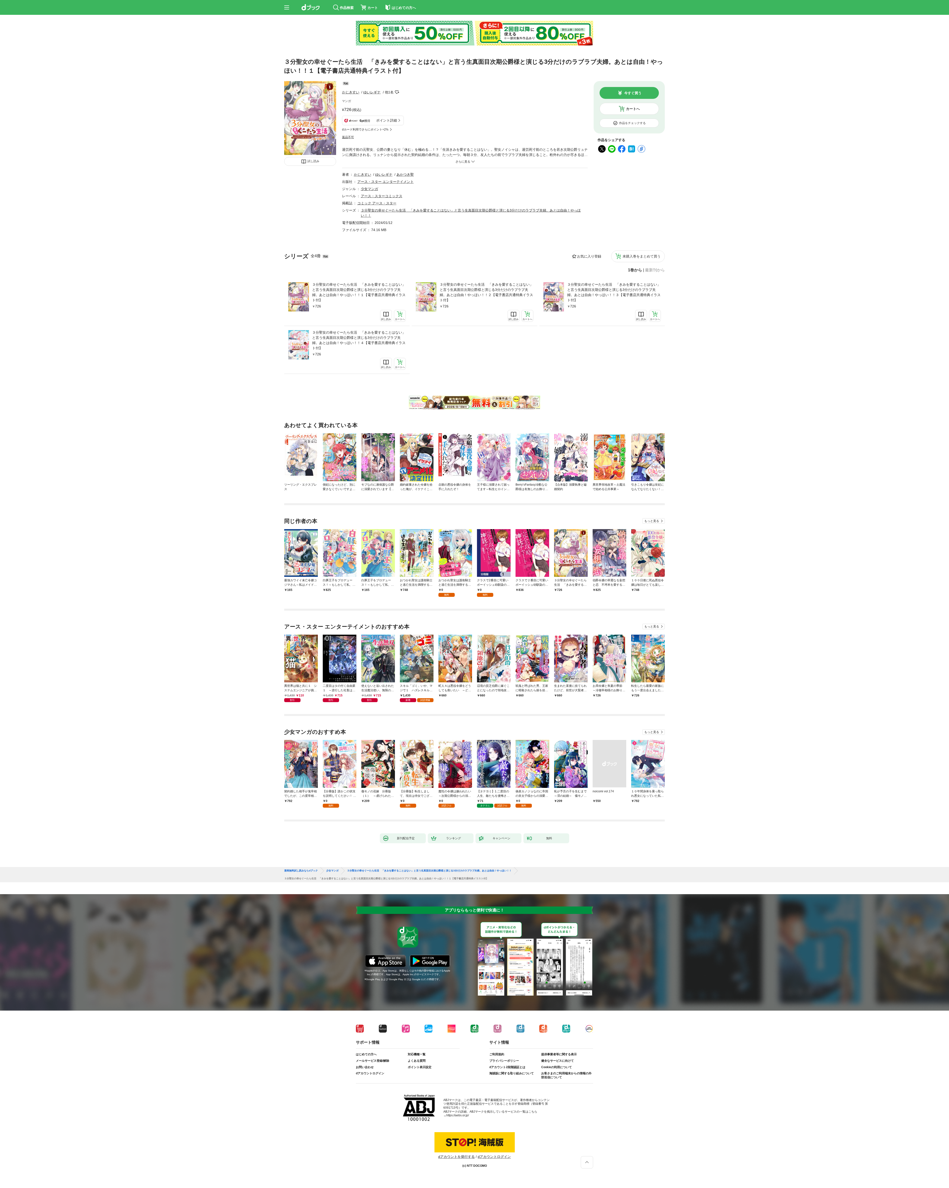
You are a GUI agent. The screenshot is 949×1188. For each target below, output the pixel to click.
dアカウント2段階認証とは (507, 1067)
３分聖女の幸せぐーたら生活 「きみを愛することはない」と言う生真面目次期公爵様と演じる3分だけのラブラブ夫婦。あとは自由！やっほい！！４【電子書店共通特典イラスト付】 (359, 340)
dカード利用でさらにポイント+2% (365, 129)
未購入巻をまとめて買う (642, 256)
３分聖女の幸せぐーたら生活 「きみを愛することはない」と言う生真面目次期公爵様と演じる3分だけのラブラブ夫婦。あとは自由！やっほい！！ (429, 870)
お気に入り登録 (589, 256)
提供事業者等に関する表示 (559, 1054)
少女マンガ (369, 189)
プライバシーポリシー (504, 1060)
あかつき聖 (405, 174)
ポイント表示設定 (419, 1067)
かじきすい (350, 92)
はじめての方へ (366, 1054)
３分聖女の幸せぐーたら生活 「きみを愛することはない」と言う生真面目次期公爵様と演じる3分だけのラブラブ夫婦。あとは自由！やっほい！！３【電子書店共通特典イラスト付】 (614, 292)
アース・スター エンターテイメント (385, 182)
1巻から (635, 270)
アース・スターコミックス (381, 196)
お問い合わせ (365, 1067)
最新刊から (655, 270)
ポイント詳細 (386, 120)
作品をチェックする (632, 123)
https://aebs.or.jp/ (457, 1115)
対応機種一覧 (417, 1054)
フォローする (397, 92)
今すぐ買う (633, 93)
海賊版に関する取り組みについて (511, 1073)
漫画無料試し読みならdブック (301, 870)
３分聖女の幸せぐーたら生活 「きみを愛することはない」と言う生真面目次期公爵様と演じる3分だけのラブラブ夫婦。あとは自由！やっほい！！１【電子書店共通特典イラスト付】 (359, 292)
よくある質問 (417, 1060)
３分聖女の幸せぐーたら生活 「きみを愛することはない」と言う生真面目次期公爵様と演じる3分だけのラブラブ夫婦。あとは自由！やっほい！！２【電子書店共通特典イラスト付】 (486, 292)
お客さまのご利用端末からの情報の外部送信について (566, 1075)
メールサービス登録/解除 (372, 1060)
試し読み (313, 161)
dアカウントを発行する (456, 1157)
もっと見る (651, 521)
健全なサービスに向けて (557, 1060)
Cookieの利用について (556, 1067)
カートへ (633, 109)
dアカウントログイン (370, 1073)
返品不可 (348, 137)
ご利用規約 (496, 1054)
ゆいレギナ (372, 92)
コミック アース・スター (376, 203)
